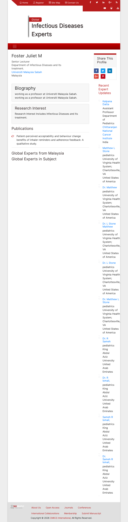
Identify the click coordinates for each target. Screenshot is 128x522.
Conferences (84, 507)
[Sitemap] (118, 8)
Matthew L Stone (109, 149)
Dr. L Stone (109, 262)
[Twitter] (97, 2)
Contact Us (73, 2)
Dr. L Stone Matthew (109, 225)
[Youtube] (104, 8)
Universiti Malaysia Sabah (27, 72)
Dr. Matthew (110, 187)
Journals (68, 507)
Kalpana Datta (107, 103)
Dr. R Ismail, (106, 379)
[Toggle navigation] (14, 46)
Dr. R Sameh (107, 340)
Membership (70, 513)
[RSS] (116, 2)
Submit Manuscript (91, 513)
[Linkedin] (103, 2)
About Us (36, 507)
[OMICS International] (17, 506)
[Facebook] (90, 2)
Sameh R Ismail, (108, 418)
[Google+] (110, 2)
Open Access (52, 507)
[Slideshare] (111, 8)
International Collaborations (45, 513)
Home (25, 2)
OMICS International (60, 518)
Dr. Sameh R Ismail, (108, 459)
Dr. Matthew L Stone (111, 301)
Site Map (55, 2)
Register (39, 2)
